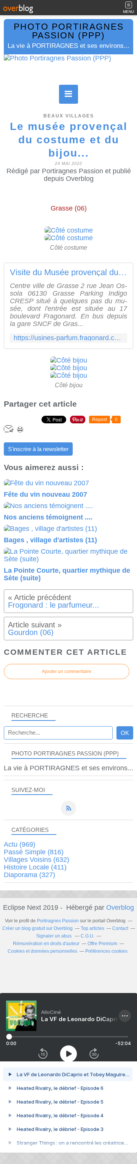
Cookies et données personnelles (42, 951)
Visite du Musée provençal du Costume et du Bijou (68, 272)
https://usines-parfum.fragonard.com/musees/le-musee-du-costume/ (68, 338)
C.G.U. (87, 936)
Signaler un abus (54, 936)
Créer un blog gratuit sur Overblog (37, 928)
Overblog (120, 907)
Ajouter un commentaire (66, 671)
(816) (34, 852)
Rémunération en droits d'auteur (46, 943)
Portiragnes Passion (58, 920)
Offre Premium (102, 943)
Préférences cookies (106, 951)
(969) (19, 844)
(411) (35, 867)
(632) (36, 859)
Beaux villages (68, 116)
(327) (29, 875)
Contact (120, 928)
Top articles (92, 928)
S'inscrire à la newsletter (38, 449)
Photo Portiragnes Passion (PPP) (69, 31)
